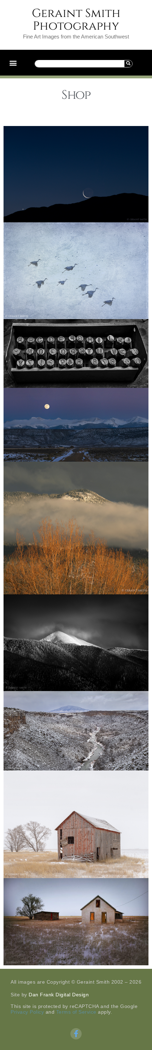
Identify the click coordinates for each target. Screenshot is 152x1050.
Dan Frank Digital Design (59, 994)
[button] (13, 62)
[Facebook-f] (76, 1033)
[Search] (128, 63)
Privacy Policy (27, 1012)
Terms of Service (76, 1012)
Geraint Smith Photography (76, 20)
